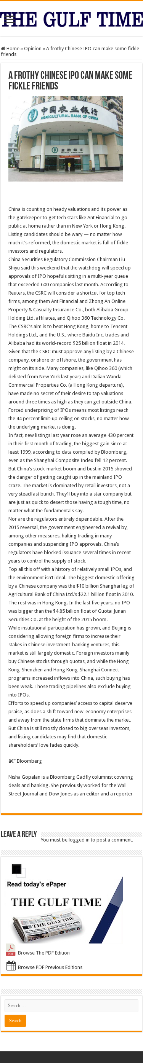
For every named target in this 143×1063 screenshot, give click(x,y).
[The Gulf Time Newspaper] (71, 18)
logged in (79, 840)
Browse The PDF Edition (44, 953)
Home (12, 48)
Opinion (33, 48)
